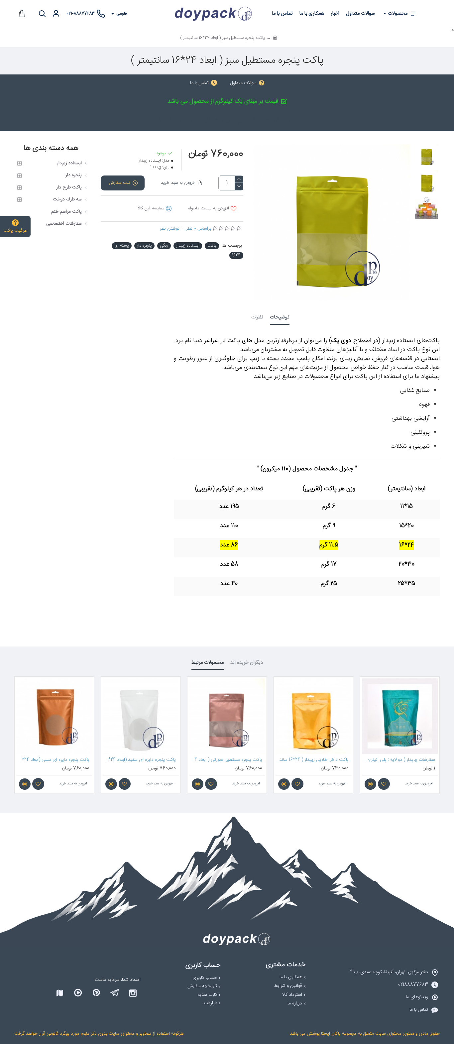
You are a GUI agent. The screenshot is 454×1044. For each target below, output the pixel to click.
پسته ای (121, 245)
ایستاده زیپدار (187, 245)
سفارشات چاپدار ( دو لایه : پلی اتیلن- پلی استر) (398, 760)
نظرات (257, 317)
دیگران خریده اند (246, 663)
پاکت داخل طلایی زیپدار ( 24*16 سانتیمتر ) (312, 760)
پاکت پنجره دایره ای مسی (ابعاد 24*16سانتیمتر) (52, 760)
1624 (236, 255)
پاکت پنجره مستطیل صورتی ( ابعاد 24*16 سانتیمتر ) (225, 760)
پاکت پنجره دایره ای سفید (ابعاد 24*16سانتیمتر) (139, 760)
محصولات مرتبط (207, 663)
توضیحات (279, 317)
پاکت (211, 245)
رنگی (164, 245)
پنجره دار (144, 245)
